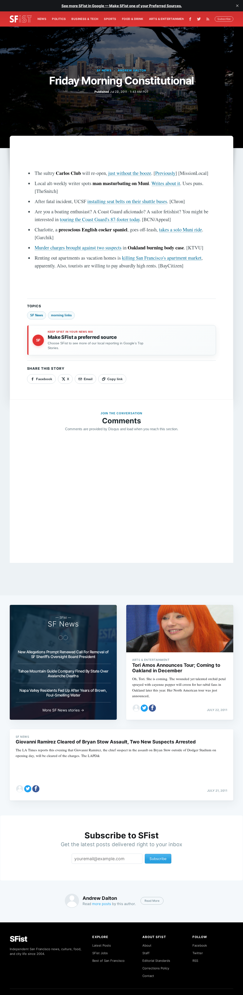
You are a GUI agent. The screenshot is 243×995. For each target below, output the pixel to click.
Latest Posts (101, 945)
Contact (148, 976)
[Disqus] (121, 503)
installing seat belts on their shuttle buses (127, 201)
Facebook (199, 945)
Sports (110, 19)
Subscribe (224, 19)
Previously (165, 173)
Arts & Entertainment (167, 19)
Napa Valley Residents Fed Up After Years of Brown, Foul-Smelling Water (63, 692)
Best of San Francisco (108, 960)
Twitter (197, 953)
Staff (146, 953)
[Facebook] (190, 19)
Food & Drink (132, 19)
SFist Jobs (100, 953)
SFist (18, 939)
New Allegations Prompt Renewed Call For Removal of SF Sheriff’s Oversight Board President (63, 654)
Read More (152, 900)
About (146, 945)
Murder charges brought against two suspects (78, 247)
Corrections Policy (155, 968)
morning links (61, 315)
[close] (237, 5)
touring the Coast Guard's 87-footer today (100, 219)
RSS (195, 960)
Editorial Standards (156, 960)
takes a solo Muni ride (180, 229)
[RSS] (209, 18)
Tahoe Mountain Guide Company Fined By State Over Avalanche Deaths (63, 673)
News (42, 19)
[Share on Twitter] (144, 708)
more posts (101, 904)
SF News (104, 70)
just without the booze (129, 173)
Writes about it (165, 183)
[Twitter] (198, 18)
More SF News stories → (63, 710)
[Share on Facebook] (152, 708)
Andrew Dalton (132, 70)
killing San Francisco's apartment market (161, 257)
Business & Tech (84, 19)
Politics (59, 19)
